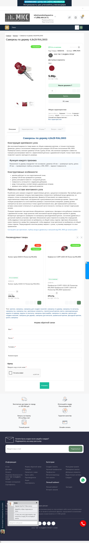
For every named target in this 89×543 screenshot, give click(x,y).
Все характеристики (55, 119)
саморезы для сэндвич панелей (35, 309)
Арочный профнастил (54, 469)
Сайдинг (69, 477)
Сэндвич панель (52, 467)
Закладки (69, 487)
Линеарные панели (72, 469)
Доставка (8, 469)
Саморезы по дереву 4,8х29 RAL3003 (44, 138)
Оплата (8, 472)
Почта (10, 338)
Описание (12, 129)
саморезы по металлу (70, 309)
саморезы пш (11, 311)
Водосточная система (73, 475)
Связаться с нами (31, 472)
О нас (7, 467)
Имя (9, 329)
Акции (27, 480)
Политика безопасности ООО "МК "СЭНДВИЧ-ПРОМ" (13, 477)
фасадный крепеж (74, 315)
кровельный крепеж (60, 315)
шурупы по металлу (27, 313)
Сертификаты (10, 484)
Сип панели (50, 477)
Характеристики (27, 129)
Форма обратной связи (33, 467)
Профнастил (50, 472)
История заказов (52, 490)
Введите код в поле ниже (16, 367)
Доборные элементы (73, 472)
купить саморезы (12, 317)
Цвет (50, 63)
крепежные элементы (35, 311)
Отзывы (42, 129)
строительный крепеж (51, 311)
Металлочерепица (52, 475)
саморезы (19, 309)
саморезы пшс (21, 311)
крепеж (12, 309)
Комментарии (13, 356)
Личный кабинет (52, 487)
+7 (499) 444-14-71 (41, 18)
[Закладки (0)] (75, 17)
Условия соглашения (12, 482)
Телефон (11, 347)
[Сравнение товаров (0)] (69, 17)
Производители (30, 477)
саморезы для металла (44, 315)
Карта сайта (29, 475)
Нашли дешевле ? (65, 85)
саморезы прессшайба (43, 313)
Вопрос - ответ (57, 129)
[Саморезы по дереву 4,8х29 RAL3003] (24, 71)
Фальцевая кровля (72, 467)
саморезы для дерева (27, 315)
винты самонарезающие (69, 311)
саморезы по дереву (54, 309)
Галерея (28, 469)
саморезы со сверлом (60, 313)
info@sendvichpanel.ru (43, 15)
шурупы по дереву (12, 313)
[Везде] (77, 27)
